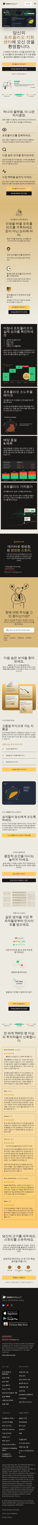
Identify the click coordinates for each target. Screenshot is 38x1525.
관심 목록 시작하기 (19, 874)
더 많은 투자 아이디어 (19, 769)
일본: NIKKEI (6, 1396)
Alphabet (21, 638)
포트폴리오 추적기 (8, 1418)
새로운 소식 (6, 1437)
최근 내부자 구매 (24, 1379)
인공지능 (22, 1391)
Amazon (13, 638)
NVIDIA (28, 638)
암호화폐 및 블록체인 (26, 1394)
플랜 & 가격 (23, 1418)
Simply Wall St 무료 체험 (19, 69)
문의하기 (22, 1429)
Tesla (5, 640)
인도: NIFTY (6, 1385)
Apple (6, 638)
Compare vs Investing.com (7, 1455)
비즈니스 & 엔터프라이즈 (26, 1452)
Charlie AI (22, 1456)
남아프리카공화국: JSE (9, 1393)
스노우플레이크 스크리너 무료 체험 (19, 835)
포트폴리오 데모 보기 (19, 64)
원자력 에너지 (23, 1383)
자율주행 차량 (23, 1387)
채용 (20, 1433)
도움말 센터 (23, 1439)
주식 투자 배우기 (24, 1443)
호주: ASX (5, 1381)
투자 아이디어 (6, 1426)
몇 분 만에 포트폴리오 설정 (19, 880)
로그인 (28, 4)
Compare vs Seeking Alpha (9, 1449)
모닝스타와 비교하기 (9, 1444)
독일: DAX (5, 1404)
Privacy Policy (7, 1517)
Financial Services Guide (10, 1510)
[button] (35, 3)
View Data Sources (8, 1355)
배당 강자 (22, 1376)
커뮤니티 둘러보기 (19, 1004)
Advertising (23, 1422)
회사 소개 (22, 1426)
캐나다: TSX (6, 1389)
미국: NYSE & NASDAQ (6, 1373)
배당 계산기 (6, 1441)
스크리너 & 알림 (7, 1422)
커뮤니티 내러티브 (8, 1429)
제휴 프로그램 (23, 1447)
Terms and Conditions (9, 1513)
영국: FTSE (6, 1378)
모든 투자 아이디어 (25, 1402)
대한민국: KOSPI (7, 1400)
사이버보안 (22, 1398)
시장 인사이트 (6, 1433)
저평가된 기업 (23, 1372)
